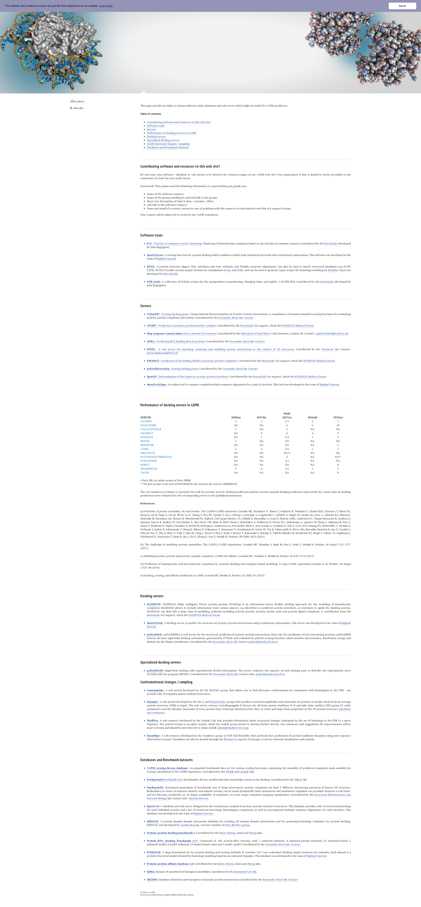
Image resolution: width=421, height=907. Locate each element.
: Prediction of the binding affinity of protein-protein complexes (192, 361)
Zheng (253, 833)
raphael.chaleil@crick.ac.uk (332, 333)
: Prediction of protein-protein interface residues (181, 325)
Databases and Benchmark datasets (168, 147)
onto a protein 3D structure (181, 333)
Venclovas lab (329, 349)
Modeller (333, 270)
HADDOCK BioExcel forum (297, 325)
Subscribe (78, 108)
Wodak (230, 771)
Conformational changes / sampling (168, 144)
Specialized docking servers (163, 140)
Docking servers (156, 136)
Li (203, 702)
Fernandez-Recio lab (230, 317)
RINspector (231, 739)
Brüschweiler (218, 702)
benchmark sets (164, 779)
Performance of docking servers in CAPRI (171, 133)
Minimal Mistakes (179, 895)
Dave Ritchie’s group (237, 825)
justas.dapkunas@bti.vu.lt (162, 353)
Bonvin (231, 833)
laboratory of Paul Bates (255, 333)
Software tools (155, 125)
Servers (151, 129)
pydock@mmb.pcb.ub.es (263, 641)
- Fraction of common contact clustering (174, 243)
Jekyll (153, 895)
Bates (222, 833)
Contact (249, 317)
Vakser (298, 779)
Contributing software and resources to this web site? (179, 122)
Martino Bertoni (198, 798)
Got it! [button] (402, 6)
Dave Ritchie (170, 274)
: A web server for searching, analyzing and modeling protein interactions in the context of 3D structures (220, 349)
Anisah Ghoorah (189, 825)
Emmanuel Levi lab (245, 871)
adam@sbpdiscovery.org (233, 728)
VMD (240, 270)
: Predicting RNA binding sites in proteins (176, 341)
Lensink (244, 771)
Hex (229, 270)
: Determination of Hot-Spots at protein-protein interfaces (187, 376)
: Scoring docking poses (167, 314)
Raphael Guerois (166, 258)
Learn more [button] (106, 5)
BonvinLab (330, 243)
